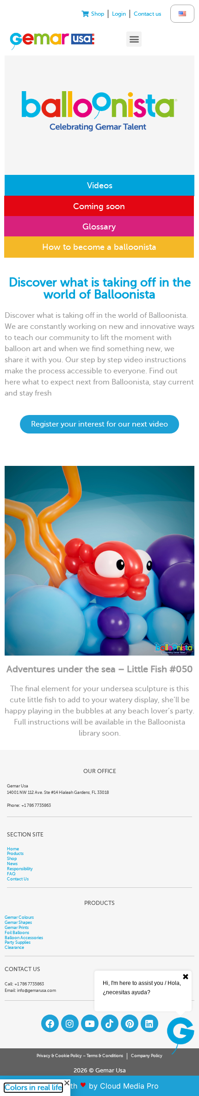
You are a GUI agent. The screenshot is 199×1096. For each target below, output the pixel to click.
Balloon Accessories (24, 937)
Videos (99, 185)
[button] (134, 39)
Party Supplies (18, 942)
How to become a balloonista (99, 247)
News (12, 863)
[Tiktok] (109, 1023)
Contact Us (18, 879)
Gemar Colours (19, 917)
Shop (12, 858)
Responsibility (20, 869)
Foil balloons (17, 932)
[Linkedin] (149, 1023)
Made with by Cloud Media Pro (100, 1085)
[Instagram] (70, 1023)
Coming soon (99, 206)
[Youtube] (90, 1023)
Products (15, 853)
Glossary (99, 226)
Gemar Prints (17, 927)
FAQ (11, 874)
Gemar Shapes (18, 922)
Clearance (14, 947)
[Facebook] (50, 1023)
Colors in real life (33, 1088)
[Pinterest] (129, 1023)
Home (13, 849)
